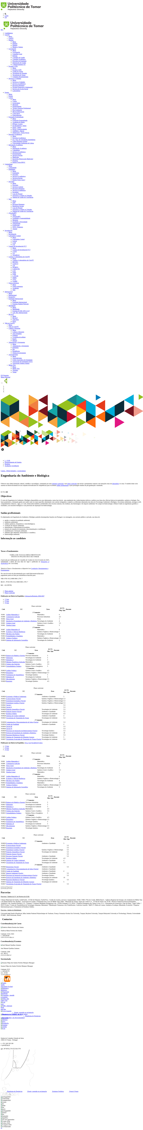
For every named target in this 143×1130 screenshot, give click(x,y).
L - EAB (7, 460)
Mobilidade (12, 306)
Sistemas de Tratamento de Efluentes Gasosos (20, 737)
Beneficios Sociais (18, 206)
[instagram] (6, 1095)
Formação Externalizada (16, 117)
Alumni (14, 229)
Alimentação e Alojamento (17, 342)
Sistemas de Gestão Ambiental (15, 716)
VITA (14, 279)
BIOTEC (15, 262)
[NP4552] (4, 1020)
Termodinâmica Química (13, 666)
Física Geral (10, 619)
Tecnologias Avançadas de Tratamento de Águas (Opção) (23, 739)
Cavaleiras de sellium (18, 337)
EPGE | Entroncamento (19, 129)
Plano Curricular (10, 593)
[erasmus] (4, 1025)
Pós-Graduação (17, 110)
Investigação (8, 230)
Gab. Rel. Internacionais (19, 312)
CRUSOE (15, 319)
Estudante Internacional (16, 299)
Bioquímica (9, 672)
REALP (11, 314)
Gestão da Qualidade (12, 724)
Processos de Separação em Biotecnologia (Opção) (21, 731)
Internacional (9, 292)
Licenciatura (16, 103)
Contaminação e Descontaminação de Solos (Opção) (22, 722)
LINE (14, 274)
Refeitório (15, 347)
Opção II (9, 707)
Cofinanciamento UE (18, 64)
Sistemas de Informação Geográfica (17, 640)
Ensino (7, 92)
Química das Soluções (13, 664)
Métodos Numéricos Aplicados (15, 662)
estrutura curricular (57, 483)
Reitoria (14, 56)
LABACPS (16, 269)
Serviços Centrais (17, 187)
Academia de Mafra (18, 122)
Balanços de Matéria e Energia (15, 655)
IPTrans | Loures (17, 124)
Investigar (15, 192)
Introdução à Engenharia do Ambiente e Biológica (21, 621)
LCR (14, 271)
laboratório (115, 483)
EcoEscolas (16, 225)
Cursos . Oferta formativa (8, 471)
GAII (14, 243)
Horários (7, 464)
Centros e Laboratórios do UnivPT (19, 257)
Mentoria (15, 220)
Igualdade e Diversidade (19, 222)
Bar (13, 349)
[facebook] (2, 981)
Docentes (11, 181)
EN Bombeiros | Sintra (19, 126)
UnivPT (7, 35)
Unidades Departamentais (20, 77)
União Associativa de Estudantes (22, 360)
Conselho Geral (17, 54)
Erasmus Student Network (20, 304)
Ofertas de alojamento (19, 353)
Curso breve (16, 113)
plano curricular (72, 483)
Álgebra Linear (10, 625)
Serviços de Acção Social (20, 89)
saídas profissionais (62, 485)
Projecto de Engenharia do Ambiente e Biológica (21, 733)
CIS (13, 265)
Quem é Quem (73, 1091)
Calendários (16, 150)
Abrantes (15, 370)
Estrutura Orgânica (58, 1091)
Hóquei (14, 340)
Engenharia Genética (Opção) (15, 703)
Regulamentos (16, 153)
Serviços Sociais (17, 155)
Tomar (14, 372)
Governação (12, 49)
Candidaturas (9, 33)
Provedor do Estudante (19, 61)
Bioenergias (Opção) (12, 867)
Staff (10, 199)
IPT (2, 30)
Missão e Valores (17, 47)
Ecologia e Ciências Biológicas (15, 632)
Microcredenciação (18, 112)
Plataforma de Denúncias (14, 1091)
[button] (1, 1128)
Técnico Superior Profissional (21, 108)
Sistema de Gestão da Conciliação (22, 197)
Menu (10, 36)
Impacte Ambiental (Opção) (14, 873)
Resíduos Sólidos (11, 713)
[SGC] (3, 1021)
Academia (15, 288)
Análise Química (11, 670)
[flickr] (17, 1095)
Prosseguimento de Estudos (13, 462)
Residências (16, 351)
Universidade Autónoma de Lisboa (23, 143)
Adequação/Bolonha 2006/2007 (34, 596)
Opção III (9, 726)
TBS (13, 290)
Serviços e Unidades (15, 78)
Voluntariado (16, 223)
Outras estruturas (14, 283)
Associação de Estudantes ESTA (22, 361)
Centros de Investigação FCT (18, 246)
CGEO (14, 251)
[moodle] (7, 981)
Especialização (16, 115)
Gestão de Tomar (17, 71)
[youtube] (9, 1095)
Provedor (15, 174)
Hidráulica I (9, 660)
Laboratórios (16, 91)
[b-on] (3, 1028)
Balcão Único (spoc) (18, 180)
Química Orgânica (11, 638)
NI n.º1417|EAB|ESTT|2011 (34, 743)
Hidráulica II (10, 677)
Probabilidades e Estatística (14, 636)
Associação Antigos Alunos (20, 363)
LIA (13, 244)
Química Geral (10, 623)
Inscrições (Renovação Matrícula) (22, 159)
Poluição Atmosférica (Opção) (15, 709)
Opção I (8, 705)
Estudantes (12, 169)
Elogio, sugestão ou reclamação (37, 1091)
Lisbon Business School (19, 141)
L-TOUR (15, 276)
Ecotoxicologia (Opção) (13, 699)
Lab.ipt (14, 241)
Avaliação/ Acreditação (12, 466)
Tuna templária (17, 333)
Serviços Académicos (19, 84)
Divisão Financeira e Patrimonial (22, 87)
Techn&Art (15, 255)
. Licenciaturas (21, 471)
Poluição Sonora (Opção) (14, 711)
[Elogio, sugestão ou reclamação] (6, 1011)
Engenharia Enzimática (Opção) (16, 701)
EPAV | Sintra (16, 127)
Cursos (11, 98)
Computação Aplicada (13, 617)
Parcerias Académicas (15, 134)
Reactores (9, 681)
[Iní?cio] (21, 10)
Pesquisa (6, 375)
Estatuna (15, 335)
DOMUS (15, 267)
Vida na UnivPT (10, 323)
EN (6, 17)
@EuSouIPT (13, 213)
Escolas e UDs (13, 66)
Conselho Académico (19, 59)
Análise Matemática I (12, 614)
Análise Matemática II (13, 629)
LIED (14, 272)
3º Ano (7, 603)
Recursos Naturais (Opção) (14, 856)
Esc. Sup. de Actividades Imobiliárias (23, 139)
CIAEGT (15, 264)
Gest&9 (14, 281)
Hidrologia (9, 658)
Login (6, 16)
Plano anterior (9, 591)
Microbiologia (10, 679)
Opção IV (9, 728)
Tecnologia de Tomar (18, 75)
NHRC (14, 278)
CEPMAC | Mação (18, 131)
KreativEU (12, 297)
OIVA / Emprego (17, 227)
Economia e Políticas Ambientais (16, 696)
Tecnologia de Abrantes (19, 73)
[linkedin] (13, 1095)
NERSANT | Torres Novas (20, 132)
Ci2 (13, 253)
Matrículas (15, 157)
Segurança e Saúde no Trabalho (22, 195)
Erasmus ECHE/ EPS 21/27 (21, 311)
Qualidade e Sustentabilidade (21, 218)
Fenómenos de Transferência (15, 675)
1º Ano (7, 599)
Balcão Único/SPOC (18, 162)
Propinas (15, 160)
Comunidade (9, 164)
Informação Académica (16, 145)
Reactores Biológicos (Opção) (15, 735)
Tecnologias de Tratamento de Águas (17, 718)
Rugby (14, 339)
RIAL (14, 321)
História (11, 40)
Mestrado (15, 105)
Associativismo (13, 354)
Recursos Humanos (18, 85)
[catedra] (4, 1027)
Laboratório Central (15, 236)
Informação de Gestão (19, 63)
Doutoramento (16, 106)
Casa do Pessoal (17, 194)
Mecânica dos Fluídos (13, 634)
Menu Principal (5, 377)
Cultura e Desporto (14, 328)
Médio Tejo (12, 365)
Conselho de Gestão (18, 57)
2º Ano (7, 601)
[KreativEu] (5, 1023)
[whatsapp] (21, 1095)
